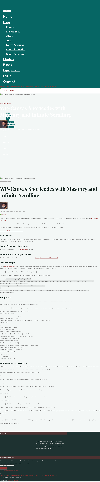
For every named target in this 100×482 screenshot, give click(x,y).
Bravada (9, 480)
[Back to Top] (0, 473)
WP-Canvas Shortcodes (21, 249)
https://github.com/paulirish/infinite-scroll (46, 258)
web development (5, 103)
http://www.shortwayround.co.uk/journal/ (11, 231)
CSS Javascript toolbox (10, 266)
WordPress (16, 480)
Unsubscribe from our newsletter (9, 470)
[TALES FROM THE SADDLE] (8, 90)
